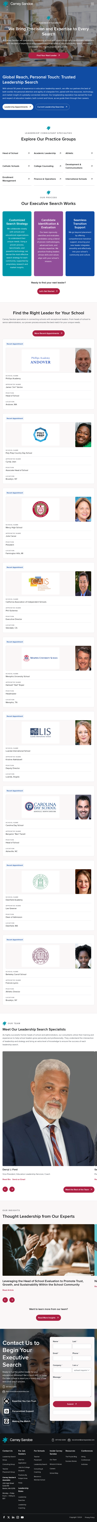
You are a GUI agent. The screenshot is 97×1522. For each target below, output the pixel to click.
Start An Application (22, 1461)
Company (57, 1365)
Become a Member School (39, 1478)
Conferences (87, 1451)
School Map (54, 1473)
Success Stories (71, 1461)
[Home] (18, 4)
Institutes (84, 1464)
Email (56, 1353)
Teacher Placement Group (9, 1470)
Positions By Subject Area (22, 1477)
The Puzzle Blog (71, 1457)
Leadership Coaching (22, 1506)
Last (74, 1341)
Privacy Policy (89, 1517)
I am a (75, 1365)
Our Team (53, 1460)
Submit (70, 1404)
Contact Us (8, 1451)
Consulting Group (9, 1464)
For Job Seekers (22, 1452)
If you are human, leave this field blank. (70, 1408)
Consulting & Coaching (38, 1470)
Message (57, 1377)
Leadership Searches (22, 1498)
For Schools (39, 1451)
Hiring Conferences (85, 1458)
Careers (52, 1469)
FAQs (20, 1483)
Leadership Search (40, 1464)
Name (56, 1341)
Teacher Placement (38, 1458)
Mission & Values (56, 1464)
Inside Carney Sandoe (56, 1452)
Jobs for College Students (24, 1469)
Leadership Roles (23, 1489)
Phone (75, 1353)
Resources (70, 1451)
